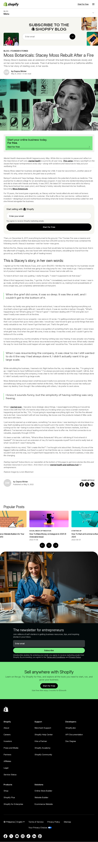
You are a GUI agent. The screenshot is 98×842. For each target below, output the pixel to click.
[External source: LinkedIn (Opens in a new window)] (34, 836)
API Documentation (74, 734)
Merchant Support (43, 728)
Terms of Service (36, 822)
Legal (6, 768)
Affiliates (7, 761)
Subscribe (49, 650)
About (6, 728)
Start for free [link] (49, 227)
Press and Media (11, 748)
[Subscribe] (72, 36)
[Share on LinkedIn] (92, 484)
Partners (7, 754)
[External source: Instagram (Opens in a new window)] (23, 836)
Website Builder (41, 797)
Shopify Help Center (44, 734)
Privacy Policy (75, 657)
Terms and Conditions (56, 657)
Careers (7, 734)
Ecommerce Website (44, 804)
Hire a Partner (41, 741)
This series (68, 161)
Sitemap (67, 822)
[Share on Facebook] (82, 484)
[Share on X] (87, 484)
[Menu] (93, 4)
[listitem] (49, 526)
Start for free (83, 4)
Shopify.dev (70, 728)
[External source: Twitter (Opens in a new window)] (11, 836)
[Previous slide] (42, 545)
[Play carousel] (49, 545)
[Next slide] (55, 545)
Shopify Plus (9, 797)
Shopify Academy (42, 748)
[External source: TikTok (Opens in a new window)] (28, 836)
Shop (6, 791)
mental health (34, 161)
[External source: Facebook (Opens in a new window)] (5, 836)
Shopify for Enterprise (13, 804)
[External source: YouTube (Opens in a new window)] (17, 836)
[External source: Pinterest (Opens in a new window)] (40, 836)
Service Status (10, 774)
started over (16, 407)
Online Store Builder (43, 791)
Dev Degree (70, 741)
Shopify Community (43, 754)
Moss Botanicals (20, 189)
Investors (8, 741)
